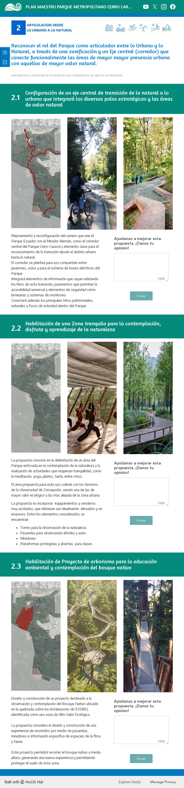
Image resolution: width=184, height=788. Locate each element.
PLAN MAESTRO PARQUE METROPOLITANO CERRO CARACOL (80, 6)
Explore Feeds (129, 782)
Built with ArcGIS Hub (23, 782)
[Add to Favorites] (5, 52)
